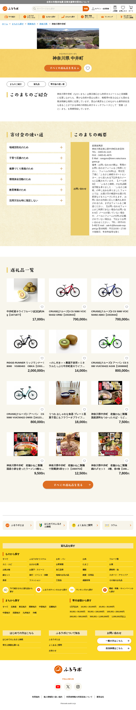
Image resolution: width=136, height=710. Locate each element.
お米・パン (60, 559)
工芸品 (59, 580)
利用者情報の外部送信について (79, 697)
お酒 (111, 564)
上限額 (115, 11)
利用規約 (36, 697)
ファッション (35, 580)
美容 (4, 580)
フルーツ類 (114, 559)
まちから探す (18, 24)
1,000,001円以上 (119, 616)
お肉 (84, 559)
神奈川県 (43, 24)
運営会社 (100, 697)
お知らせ (52, 651)
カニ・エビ (7, 564)
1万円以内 (74, 607)
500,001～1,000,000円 (99, 616)
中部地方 (42, 607)
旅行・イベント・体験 (38, 575)
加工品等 (59, 570)
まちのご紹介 (16, 84)
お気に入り (123, 11)
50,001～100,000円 (96, 612)
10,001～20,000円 (88, 607)
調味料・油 (114, 570)
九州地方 (26, 613)
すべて (5, 559)
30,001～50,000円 (77, 612)
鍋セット (6, 575)
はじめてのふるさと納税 (13, 639)
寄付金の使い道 (58, 84)
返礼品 (37, 84)
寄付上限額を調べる (11, 645)
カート (131, 11)
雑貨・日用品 (88, 575)
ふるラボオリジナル (37, 559)
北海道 (13, 607)
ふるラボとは (54, 639)
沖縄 (35, 613)
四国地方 (16, 613)
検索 (86, 9)
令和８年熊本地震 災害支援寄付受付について (68, 2)
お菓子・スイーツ (36, 570)
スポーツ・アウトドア (118, 575)
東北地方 (22, 607)
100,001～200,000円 (115, 612)
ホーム (5, 24)
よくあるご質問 (55, 645)
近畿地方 (53, 607)
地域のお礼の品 (62, 575)
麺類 (84, 570)
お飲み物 (6, 570)
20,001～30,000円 (106, 607)
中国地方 (6, 613)
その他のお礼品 (115, 580)
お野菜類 (59, 564)
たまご (85, 564)
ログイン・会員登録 (102, 9)
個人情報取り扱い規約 (53, 697)
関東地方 (32, 24)
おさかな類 (34, 564)
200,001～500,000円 (78, 616)
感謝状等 (86, 580)
